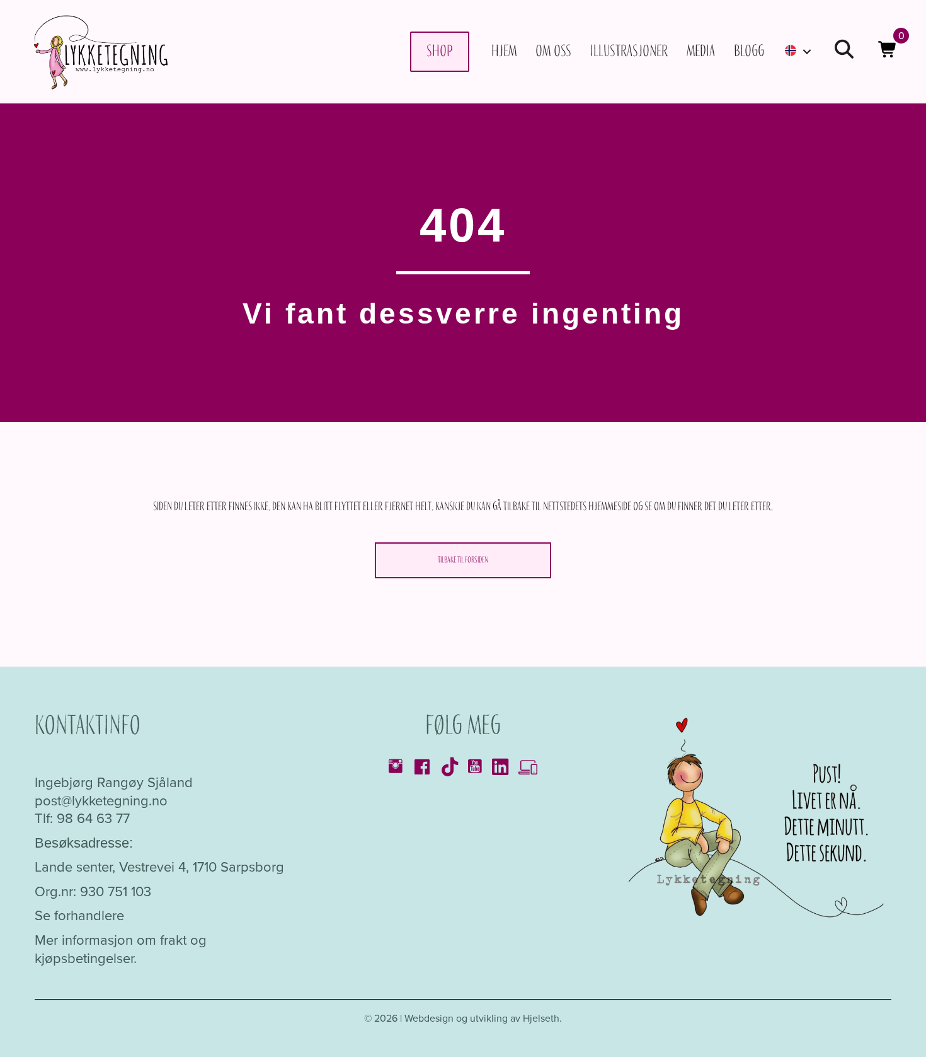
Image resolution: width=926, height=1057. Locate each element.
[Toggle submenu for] (807, 51)
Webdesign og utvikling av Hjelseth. (483, 1018)
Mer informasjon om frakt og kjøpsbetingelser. (121, 949)
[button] (844, 51)
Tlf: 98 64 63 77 (82, 818)
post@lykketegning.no (101, 800)
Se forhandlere (79, 915)
